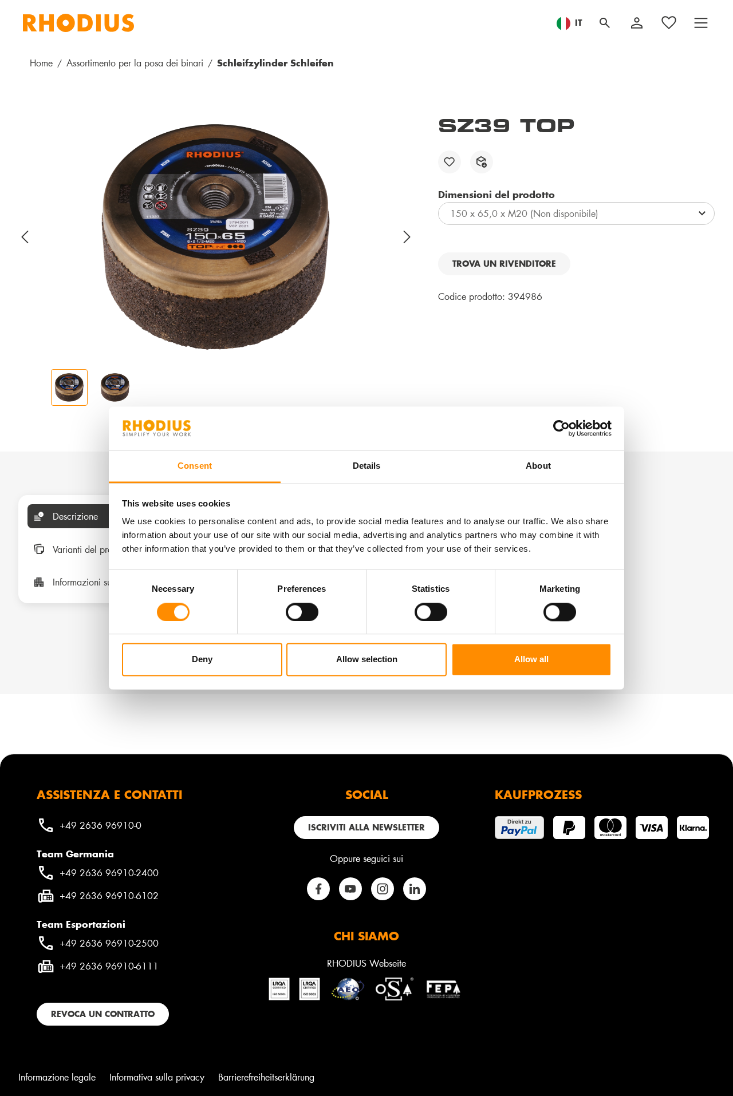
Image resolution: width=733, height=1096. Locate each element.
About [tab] (538, 466)
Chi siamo (366, 935)
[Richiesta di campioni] (481, 162)
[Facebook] (318, 888)
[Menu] (701, 23)
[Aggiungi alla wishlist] (449, 162)
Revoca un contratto (103, 1013)
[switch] (302, 612)
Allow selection (366, 659)
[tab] (100, 516)
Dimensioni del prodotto (496, 194)
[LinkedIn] (414, 888)
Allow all (531, 659)
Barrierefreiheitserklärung (266, 1076)
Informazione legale (57, 1076)
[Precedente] (25, 237)
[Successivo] (408, 237)
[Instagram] (382, 888)
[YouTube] (350, 888)
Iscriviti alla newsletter (366, 827)
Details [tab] (367, 466)
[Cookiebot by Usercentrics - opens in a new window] (561, 428)
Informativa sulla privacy (156, 1076)
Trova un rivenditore (504, 263)
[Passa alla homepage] (78, 23)
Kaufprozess (538, 794)
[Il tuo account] (637, 23)
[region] (217, 260)
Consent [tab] (195, 466)
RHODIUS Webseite (366, 962)
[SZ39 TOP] (216, 237)
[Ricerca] (605, 23)
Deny (202, 659)
